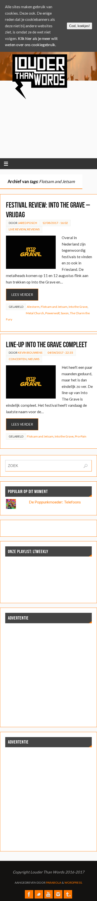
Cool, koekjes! (79, 26)
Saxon (65, 313)
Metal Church (35, 313)
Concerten (18, 359)
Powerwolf (52, 313)
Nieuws (33, 359)
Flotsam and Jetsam (54, 307)
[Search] (85, 466)
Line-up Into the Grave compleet (46, 345)
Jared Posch (27, 223)
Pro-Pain (80, 436)
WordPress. (73, 882)
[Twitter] (39, 894)
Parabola (53, 882)
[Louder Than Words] (29, 894)
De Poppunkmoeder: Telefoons (55, 502)
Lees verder (22, 294)
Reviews (33, 229)
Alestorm (33, 307)
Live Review (17, 229)
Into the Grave (78, 307)
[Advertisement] (54, 119)
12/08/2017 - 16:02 (55, 223)
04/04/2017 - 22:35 (60, 352)
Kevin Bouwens (30, 352)
